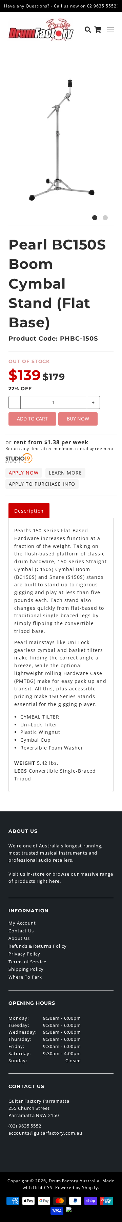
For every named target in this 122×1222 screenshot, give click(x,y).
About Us (19, 938)
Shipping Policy (26, 969)
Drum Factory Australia (74, 1181)
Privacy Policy (24, 954)
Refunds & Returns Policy (37, 946)
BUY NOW (78, 418)
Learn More (65, 472)
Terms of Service (27, 962)
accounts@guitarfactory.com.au (45, 1133)
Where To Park (25, 977)
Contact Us (21, 931)
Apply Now (24, 472)
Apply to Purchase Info (42, 484)
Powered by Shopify (76, 1187)
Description (29, 510)
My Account (22, 923)
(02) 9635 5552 (24, 1126)
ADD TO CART (32, 418)
